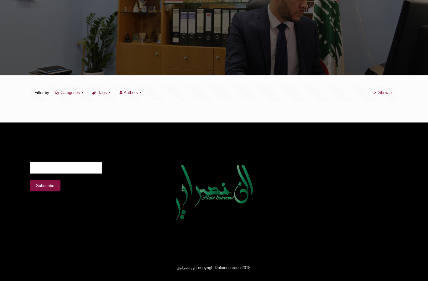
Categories (70, 92)
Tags (102, 92)
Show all (386, 92)
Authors (131, 92)
